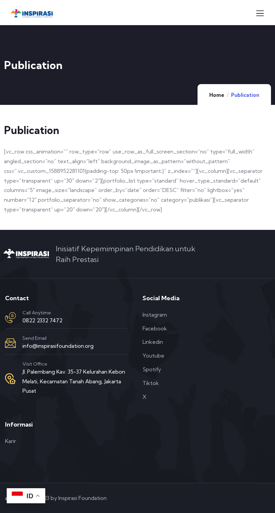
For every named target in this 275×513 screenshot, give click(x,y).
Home (216, 95)
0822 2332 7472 (42, 320)
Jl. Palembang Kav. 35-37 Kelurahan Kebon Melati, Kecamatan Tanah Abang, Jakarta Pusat (73, 381)
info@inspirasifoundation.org (58, 345)
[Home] (26, 254)
